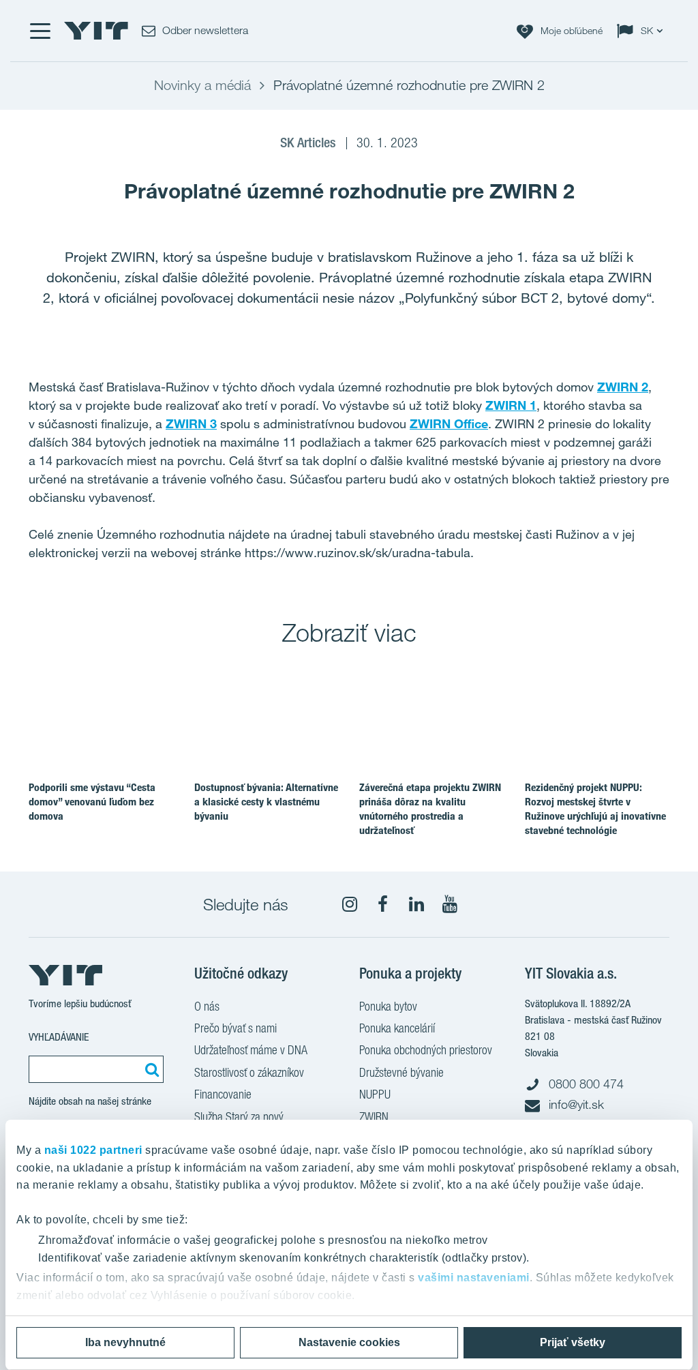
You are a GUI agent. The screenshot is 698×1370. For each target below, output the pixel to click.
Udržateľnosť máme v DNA (250, 1050)
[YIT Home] (96, 31)
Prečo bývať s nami (235, 1028)
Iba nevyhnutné (125, 1342)
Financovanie (223, 1094)
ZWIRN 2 (622, 386)
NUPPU (375, 1094)
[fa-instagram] (350, 904)
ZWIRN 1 (510, 405)
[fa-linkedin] (416, 904)
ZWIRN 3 (191, 423)
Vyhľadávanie (59, 1036)
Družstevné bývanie (401, 1072)
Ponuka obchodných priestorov (425, 1050)
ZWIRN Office (449, 423)
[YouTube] (450, 904)
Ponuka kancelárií (397, 1028)
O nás (206, 1006)
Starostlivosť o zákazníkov (249, 1072)
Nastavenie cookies (349, 1342)
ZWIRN (374, 1117)
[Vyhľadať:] (150, 1069)
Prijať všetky (572, 1342)
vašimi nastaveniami (474, 1277)
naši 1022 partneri (93, 1150)
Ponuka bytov (388, 1006)
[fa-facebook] (383, 904)
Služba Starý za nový (239, 1117)
